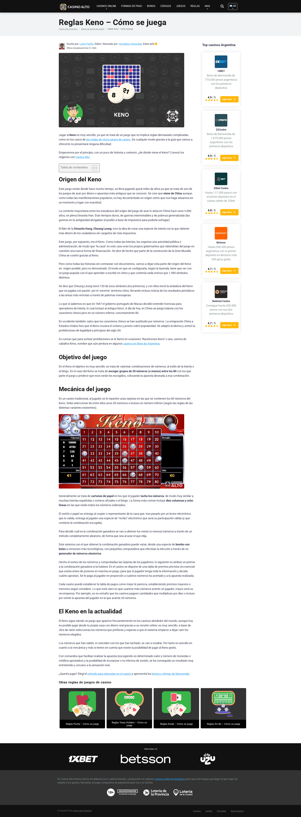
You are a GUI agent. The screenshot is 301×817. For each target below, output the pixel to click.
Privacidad (221, 811)
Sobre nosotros (237, 811)
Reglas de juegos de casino (92, 29)
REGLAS (195, 6)
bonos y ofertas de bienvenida (170, 673)
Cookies (209, 811)
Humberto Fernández (130, 43)
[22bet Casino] (221, 184)
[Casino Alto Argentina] (75, 6)
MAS (207, 6)
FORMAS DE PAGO (131, 6)
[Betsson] (221, 238)
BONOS (151, 6)
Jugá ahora (227, 99)
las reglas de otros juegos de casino (108, 139)
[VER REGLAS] (82, 704)
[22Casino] (221, 125)
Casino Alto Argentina (68, 29)
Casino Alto (82, 157)
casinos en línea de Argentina (141, 343)
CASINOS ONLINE (106, 6)
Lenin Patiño (87, 43)
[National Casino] (221, 297)
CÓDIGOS (165, 6)
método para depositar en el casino (109, 673)
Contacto (197, 811)
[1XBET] (221, 67)
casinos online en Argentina (169, 779)
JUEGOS (180, 6)
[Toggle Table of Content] (92, 168)
